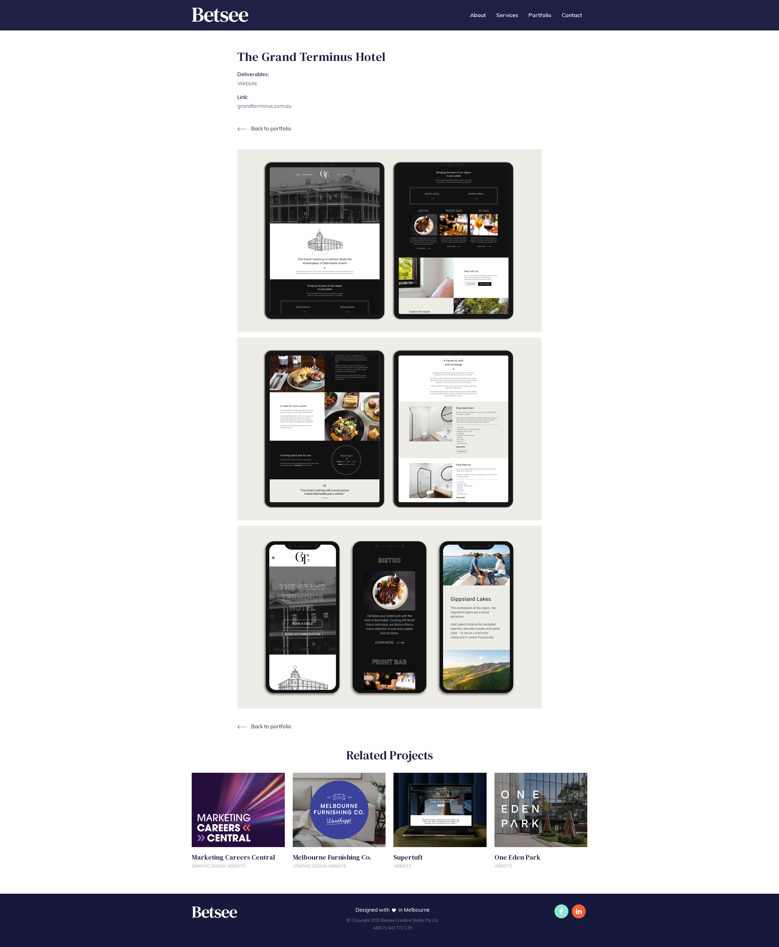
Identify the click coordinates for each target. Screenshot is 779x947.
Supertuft (408, 857)
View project (211, 840)
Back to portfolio (271, 128)
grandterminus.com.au (264, 106)
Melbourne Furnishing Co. (332, 857)
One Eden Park (517, 857)
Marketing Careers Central (233, 857)
